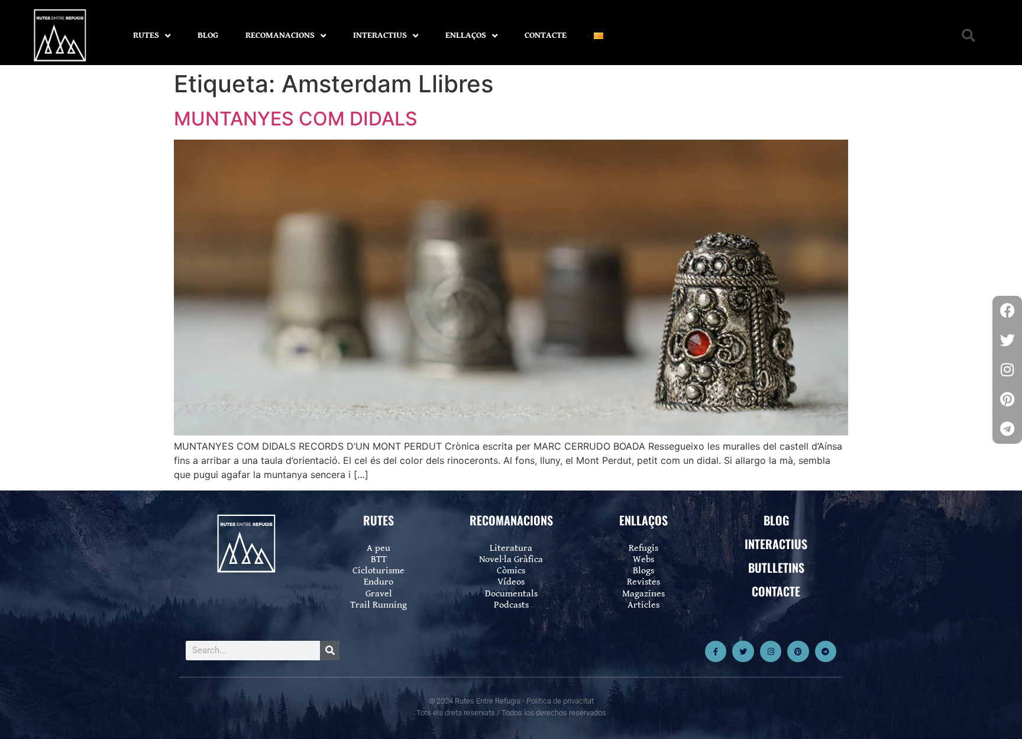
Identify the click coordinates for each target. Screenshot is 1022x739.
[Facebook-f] (715, 651)
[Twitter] (742, 651)
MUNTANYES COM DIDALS (296, 118)
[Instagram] (770, 651)
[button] (968, 35)
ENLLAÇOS (465, 35)
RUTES (146, 35)
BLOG (208, 35)
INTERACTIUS (380, 35)
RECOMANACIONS (280, 35)
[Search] (329, 650)
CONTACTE (546, 35)
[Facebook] (1007, 310)
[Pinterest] (797, 651)
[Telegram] (825, 651)
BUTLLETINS (776, 567)
